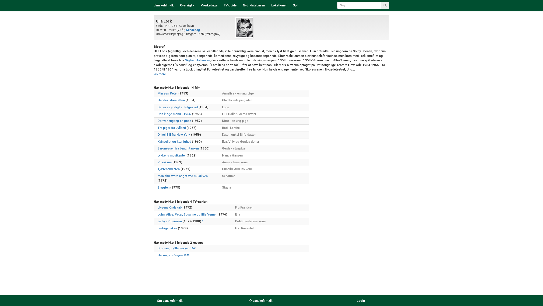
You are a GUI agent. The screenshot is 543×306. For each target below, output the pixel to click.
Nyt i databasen (254, 5)
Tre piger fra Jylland (172, 128)
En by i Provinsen (170, 221)
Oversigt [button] (186, 5)
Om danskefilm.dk (170, 301)
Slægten (163, 187)
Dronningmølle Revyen (173, 248)
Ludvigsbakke (167, 228)
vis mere (160, 74)
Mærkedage (208, 5)
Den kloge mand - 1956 (174, 114)
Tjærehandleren (169, 169)
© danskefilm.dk (261, 301)
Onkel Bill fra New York (174, 135)
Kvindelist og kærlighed (174, 142)
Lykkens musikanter (172, 155)
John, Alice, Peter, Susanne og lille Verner (187, 214)
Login (361, 301)
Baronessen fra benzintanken (178, 148)
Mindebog (193, 30)
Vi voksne (165, 162)
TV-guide (230, 5)
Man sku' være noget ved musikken (183, 176)
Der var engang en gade (174, 121)
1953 (186, 255)
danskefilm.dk (164, 5)
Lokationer (279, 5)
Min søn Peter (168, 93)
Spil (295, 5)
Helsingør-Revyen (170, 255)
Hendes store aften (171, 100)
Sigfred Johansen (197, 60)
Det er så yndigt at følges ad (178, 107)
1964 (193, 248)
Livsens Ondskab (170, 207)
